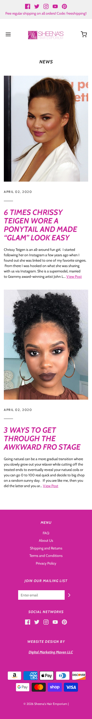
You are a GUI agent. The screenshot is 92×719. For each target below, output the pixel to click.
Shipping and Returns (46, 548)
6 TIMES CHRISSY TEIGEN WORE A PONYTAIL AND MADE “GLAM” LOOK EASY (40, 225)
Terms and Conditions (46, 555)
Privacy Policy (46, 563)
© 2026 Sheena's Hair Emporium (45, 704)
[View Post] (46, 129)
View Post (74, 276)
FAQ (46, 533)
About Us (46, 540)
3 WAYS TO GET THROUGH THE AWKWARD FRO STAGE (42, 438)
